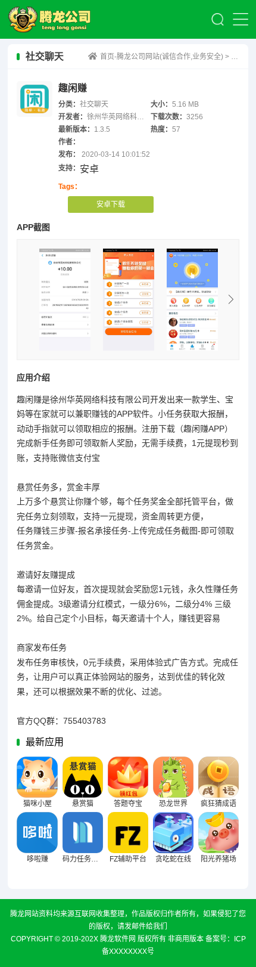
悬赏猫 (82, 803)
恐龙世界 (173, 803)
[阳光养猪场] (218, 832)
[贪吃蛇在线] (173, 832)
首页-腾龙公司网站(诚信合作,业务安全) (55, 19)
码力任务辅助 (84, 859)
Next (231, 299)
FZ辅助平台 (128, 859)
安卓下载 (110, 204)
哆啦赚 (37, 859)
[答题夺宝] (128, 777)
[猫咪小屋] (37, 777)
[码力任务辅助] (83, 832)
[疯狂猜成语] (218, 777)
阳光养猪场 (218, 859)
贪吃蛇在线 (173, 859)
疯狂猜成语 (218, 803)
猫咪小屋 (37, 803)
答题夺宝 (128, 803)
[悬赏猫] (83, 777)
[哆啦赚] (37, 832)
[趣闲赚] (64, 300)
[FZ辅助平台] (128, 832)
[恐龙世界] (173, 777)
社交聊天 (94, 104)
